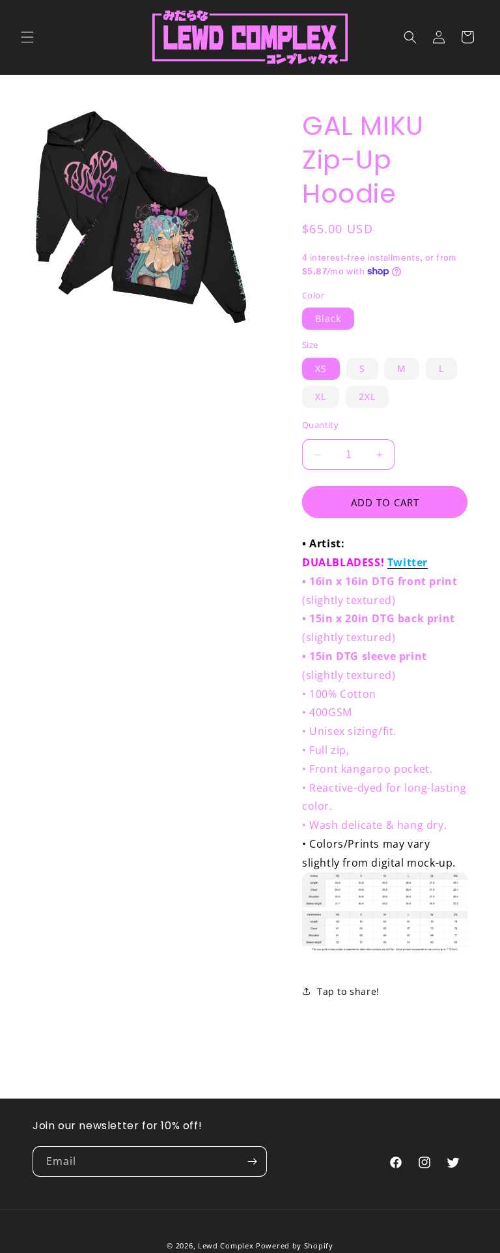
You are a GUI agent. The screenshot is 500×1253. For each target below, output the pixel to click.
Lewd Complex (225, 1245)
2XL (367, 396)
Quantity (320, 425)
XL (320, 396)
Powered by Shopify (294, 1245)
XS (321, 368)
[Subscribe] (252, 1161)
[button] (27, 37)
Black (328, 318)
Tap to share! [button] (348, 991)
